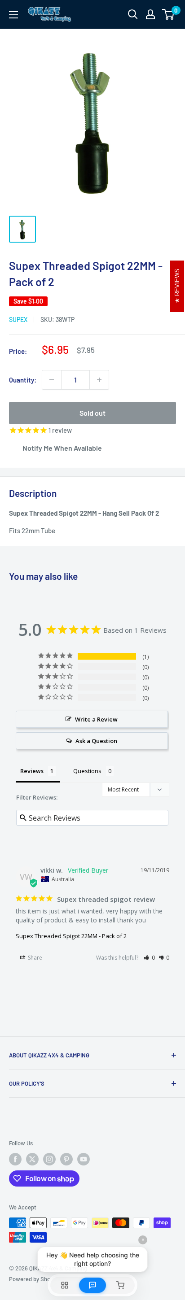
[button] (149, 957)
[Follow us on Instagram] (49, 1159)
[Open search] (133, 14)
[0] (168, 14)
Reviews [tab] (32, 771)
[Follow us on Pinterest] (66, 1159)
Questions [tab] (87, 771)
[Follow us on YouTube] (83, 1159)
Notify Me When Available (62, 447)
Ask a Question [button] (96, 741)
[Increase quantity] (99, 379)
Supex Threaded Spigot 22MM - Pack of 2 (71, 936)
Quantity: (22, 380)
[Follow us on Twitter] (32, 1159)
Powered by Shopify (34, 1279)
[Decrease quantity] (51, 379)
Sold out (92, 413)
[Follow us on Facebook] (15, 1159)
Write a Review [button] (96, 719)
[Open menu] (13, 14)
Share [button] (34, 957)
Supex (18, 319)
